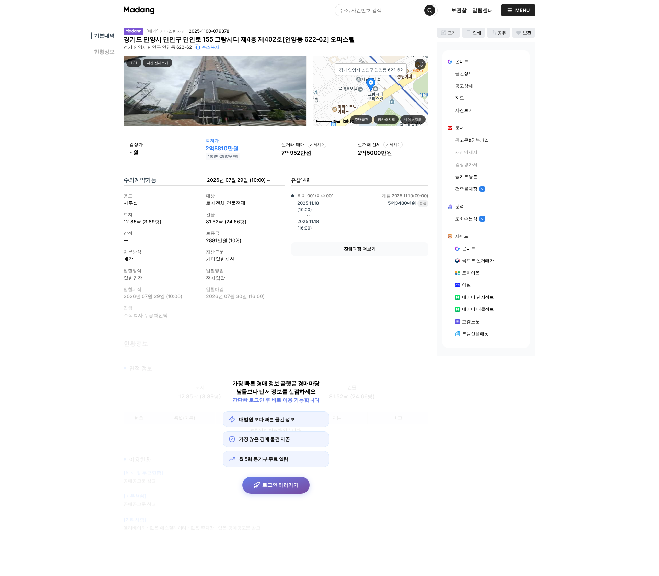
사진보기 (464, 110)
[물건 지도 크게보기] (420, 64)
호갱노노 (471, 321)
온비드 (468, 248)
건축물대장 (469, 188)
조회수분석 (469, 218)
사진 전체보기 (157, 63)
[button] (215, 91)
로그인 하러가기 (280, 485)
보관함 (459, 10)
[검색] (429, 10)
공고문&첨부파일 (472, 140)
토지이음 (471, 272)
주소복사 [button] (210, 47)
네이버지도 (412, 119)
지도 (459, 98)
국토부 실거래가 (478, 260)
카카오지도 (386, 119)
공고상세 (464, 86)
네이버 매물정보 (478, 309)
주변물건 (361, 119)
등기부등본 (466, 176)
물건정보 (464, 73)
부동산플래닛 (475, 333)
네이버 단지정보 (478, 297)
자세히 (315, 144)
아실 (466, 284)
